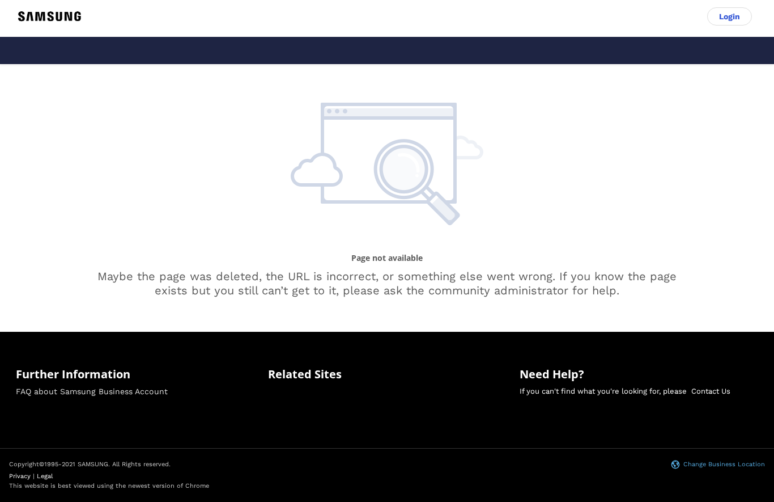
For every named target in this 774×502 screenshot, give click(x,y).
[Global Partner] (50, 16)
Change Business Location (724, 464)
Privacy (20, 476)
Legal (45, 476)
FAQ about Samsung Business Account (92, 391)
